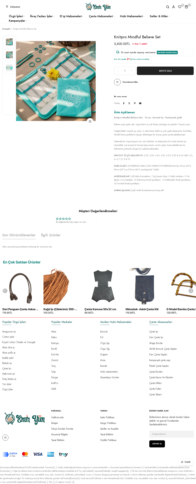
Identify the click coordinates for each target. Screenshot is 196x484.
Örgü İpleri (16, 16)
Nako (54, 337)
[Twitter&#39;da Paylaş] (129, 103)
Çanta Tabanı (155, 394)
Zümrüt (54, 360)
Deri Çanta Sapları (158, 354)
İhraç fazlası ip (9, 379)
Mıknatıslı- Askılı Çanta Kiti (142, 309)
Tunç (53, 366)
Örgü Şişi (104, 343)
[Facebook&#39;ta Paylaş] (124, 103)
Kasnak (103, 366)
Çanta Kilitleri (155, 383)
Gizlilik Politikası (108, 440)
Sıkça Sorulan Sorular (62, 429)
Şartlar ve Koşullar (109, 429)
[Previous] (21, 81)
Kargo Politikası (108, 423)
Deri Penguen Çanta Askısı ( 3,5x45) (19, 309)
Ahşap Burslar (156, 343)
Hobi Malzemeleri (131, 16)
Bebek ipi (7, 363)
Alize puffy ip (8, 352)
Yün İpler (6, 384)
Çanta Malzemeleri (101, 16)
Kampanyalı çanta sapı (159, 360)
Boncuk (104, 331)
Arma (102, 360)
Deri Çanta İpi (156, 337)
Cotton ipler (8, 337)
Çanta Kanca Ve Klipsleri (161, 377)
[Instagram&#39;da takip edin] (5, 438)
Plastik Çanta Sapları (159, 366)
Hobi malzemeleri (109, 371)
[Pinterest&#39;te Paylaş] (135, 103)
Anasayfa (6, 29)
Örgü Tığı (105, 349)
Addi (53, 389)
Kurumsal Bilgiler (59, 434)
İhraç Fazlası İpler (41, 16)
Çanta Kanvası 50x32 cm (100, 309)
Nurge (54, 377)
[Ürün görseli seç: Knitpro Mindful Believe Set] (9, 42)
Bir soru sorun (120, 96)
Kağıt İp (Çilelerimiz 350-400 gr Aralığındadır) (59, 309)
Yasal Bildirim (57, 440)
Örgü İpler (7, 389)
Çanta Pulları (155, 389)
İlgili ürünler (50, 235)
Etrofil (54, 349)
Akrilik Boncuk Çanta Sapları (163, 349)
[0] (179, 7)
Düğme (104, 354)
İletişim (54, 423)
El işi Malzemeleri (71, 16)
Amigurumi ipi (9, 331)
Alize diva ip (8, 347)
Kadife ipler (8, 358)
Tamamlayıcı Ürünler (109, 377)
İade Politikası (107, 417)
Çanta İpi (6, 368)
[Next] (90, 81)
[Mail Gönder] (140, 103)
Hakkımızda (57, 417)
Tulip (53, 371)
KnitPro (54, 383)
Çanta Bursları (156, 371)
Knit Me (55, 354)
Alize (53, 331)
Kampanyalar (17, 21)
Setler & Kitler (159, 16)
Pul (101, 337)
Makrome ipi (8, 373)
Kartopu (55, 343)
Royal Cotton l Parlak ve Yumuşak (18, 342)
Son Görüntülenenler (19, 235)
